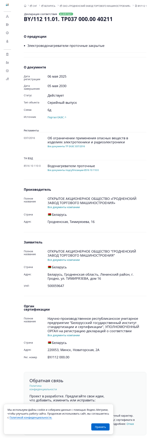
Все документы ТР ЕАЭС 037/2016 (66, 146)
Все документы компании (64, 207)
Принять (100, 427)
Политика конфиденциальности (43, 387)
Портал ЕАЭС (56, 117)
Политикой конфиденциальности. (31, 417)
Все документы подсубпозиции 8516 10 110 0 (73, 170)
